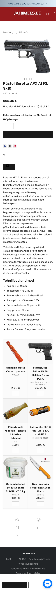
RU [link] (24, 559)
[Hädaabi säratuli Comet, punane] (15, 351)
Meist (37, 573)
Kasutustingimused (40, 559)
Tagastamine (23, 573)
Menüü (7, 32)
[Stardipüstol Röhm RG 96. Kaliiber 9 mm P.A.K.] (40, 351)
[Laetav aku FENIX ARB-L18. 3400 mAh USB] (40, 411)
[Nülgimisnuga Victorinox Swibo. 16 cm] (40, 468)
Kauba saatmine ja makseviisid (28, 568)
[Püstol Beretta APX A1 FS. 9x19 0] (28, 57)
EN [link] (19, 559)
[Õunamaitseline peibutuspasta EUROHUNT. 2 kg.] (15, 468)
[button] (28, 14)
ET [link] (14, 559)
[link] (28, 4)
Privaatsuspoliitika (28, 563)
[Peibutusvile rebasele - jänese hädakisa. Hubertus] (15, 411)
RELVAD (23, 32)
